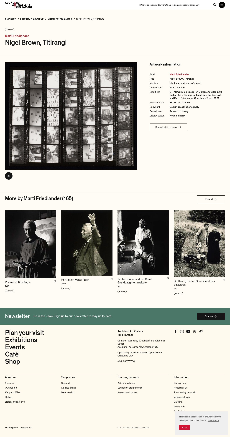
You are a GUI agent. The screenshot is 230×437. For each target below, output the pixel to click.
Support (65, 383)
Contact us (179, 411)
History (9, 397)
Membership (67, 392)
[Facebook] (176, 331)
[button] (30, 252)
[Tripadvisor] (194, 331)
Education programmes (130, 387)
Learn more (213, 420)
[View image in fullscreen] (9, 176)
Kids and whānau (126, 383)
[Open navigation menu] (222, 5)
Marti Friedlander (17, 36)
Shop (12, 361)
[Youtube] (188, 331)
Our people (11, 387)
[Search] (215, 5)
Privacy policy (11, 427)
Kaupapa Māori (13, 392)
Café (11, 354)
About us (9, 383)
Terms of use (26, 427)
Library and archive (15, 402)
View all (209, 199)
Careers (178, 402)
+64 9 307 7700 (126, 361)
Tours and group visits (185, 392)
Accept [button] (184, 427)
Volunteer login (182, 397)
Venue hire (179, 406)
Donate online (68, 387)
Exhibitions (21, 339)
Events (15, 347)
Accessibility (180, 387)
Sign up (209, 316)
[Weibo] (201, 331)
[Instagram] (182, 331)
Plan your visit (24, 332)
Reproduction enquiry (166, 127)
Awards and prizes (127, 392)
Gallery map (180, 383)
